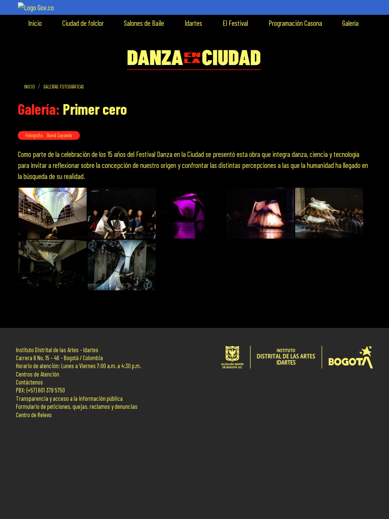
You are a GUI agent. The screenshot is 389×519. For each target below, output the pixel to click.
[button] (53, 213)
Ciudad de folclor (83, 23)
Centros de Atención (37, 374)
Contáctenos (29, 382)
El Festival (235, 23)
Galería (350, 23)
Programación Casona (295, 23)
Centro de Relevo (34, 414)
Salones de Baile (144, 23)
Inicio (35, 23)
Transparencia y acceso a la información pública (69, 398)
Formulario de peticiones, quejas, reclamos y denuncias (77, 406)
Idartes (193, 23)
